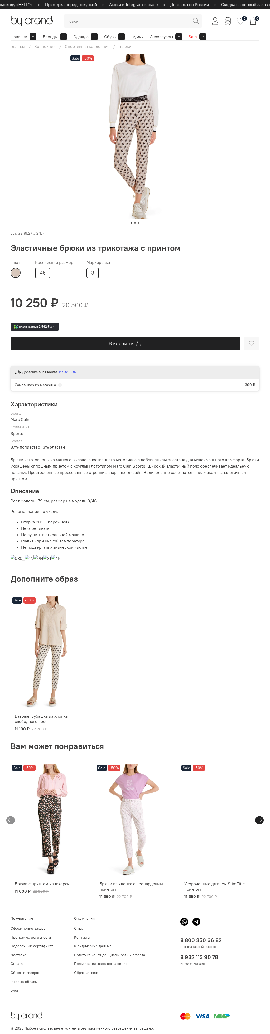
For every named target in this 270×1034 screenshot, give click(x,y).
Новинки (19, 36)
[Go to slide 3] (138, 223)
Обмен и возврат (25, 972)
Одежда (81, 36)
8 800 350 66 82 (201, 940)
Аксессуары (161, 36)
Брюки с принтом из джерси (42, 883)
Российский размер (54, 262)
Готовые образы (24, 981)
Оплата (17, 963)
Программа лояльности (31, 937)
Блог (15, 990)
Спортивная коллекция (87, 46)
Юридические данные (93, 946)
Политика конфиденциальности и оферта (109, 955)
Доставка (18, 955)
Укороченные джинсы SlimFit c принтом (214, 886)
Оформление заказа (28, 928)
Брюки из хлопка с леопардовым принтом (131, 886)
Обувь (110, 36)
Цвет (15, 262)
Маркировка (98, 262)
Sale (193, 36)
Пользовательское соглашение (101, 963)
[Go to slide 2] (135, 223)
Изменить (67, 372)
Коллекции (45, 46)
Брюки (125, 46)
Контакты (82, 937)
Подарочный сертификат (32, 946)
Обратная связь (87, 972)
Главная (18, 46)
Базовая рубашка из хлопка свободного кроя (41, 719)
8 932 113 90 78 (199, 957)
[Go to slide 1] (131, 223)
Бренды (50, 36)
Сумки (137, 37)
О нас (79, 928)
